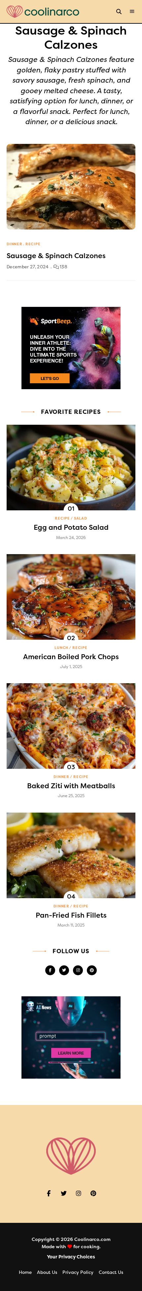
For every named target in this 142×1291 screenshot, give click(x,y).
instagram (78, 970)
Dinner (14, 244)
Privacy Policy (77, 1272)
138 (63, 266)
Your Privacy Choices (71, 1257)
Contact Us (111, 1272)
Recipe (33, 244)
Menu (132, 11)
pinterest (92, 970)
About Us (47, 1272)
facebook (50, 970)
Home (25, 1272)
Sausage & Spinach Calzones (56, 256)
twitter (64, 970)
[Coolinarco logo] (43, 12)
